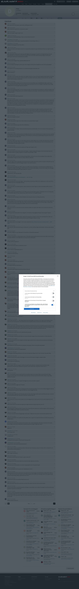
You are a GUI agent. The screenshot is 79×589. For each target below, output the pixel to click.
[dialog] (39, 294)
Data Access (39, 312)
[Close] (58, 276)
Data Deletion (33, 312)
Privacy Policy (45, 312)
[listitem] (39, 291)
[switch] (52, 293)
